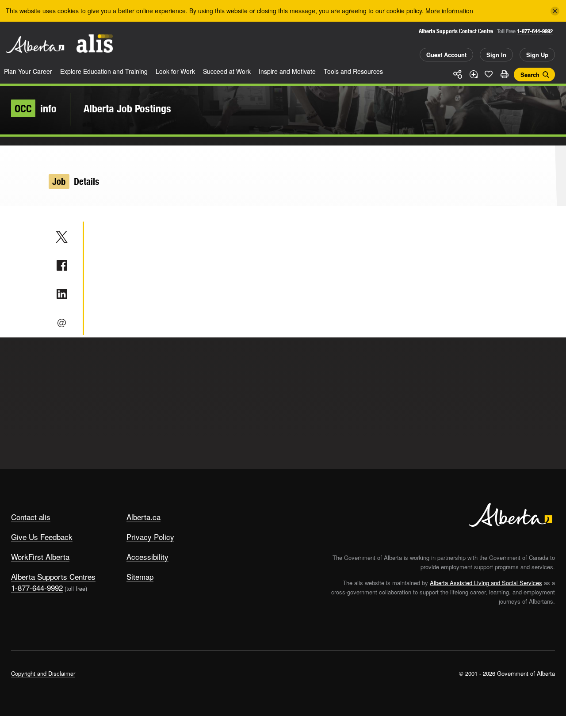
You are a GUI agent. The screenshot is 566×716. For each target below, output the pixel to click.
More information (449, 10)
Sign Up (537, 54)
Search (529, 74)
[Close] (555, 11)
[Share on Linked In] (61, 294)
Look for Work (175, 71)
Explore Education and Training (104, 71)
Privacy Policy (150, 536)
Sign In (496, 54)
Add (473, 74)
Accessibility (147, 556)
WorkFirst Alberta (40, 556)
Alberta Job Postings (127, 108)
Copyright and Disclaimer (43, 673)
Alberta (35, 45)
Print (504, 74)
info (36, 108)
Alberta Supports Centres (53, 576)
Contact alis (30, 516)
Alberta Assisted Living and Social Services (486, 582)
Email (61, 322)
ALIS (94, 44)
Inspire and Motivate (287, 71)
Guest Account (446, 54)
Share (457, 74)
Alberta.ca (143, 516)
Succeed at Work (227, 71)
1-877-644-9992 (535, 31)
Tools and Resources (353, 71)
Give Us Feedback (42, 536)
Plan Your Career (28, 71)
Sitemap (139, 576)
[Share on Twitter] (61, 236)
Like (488, 73)
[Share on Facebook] (61, 265)
